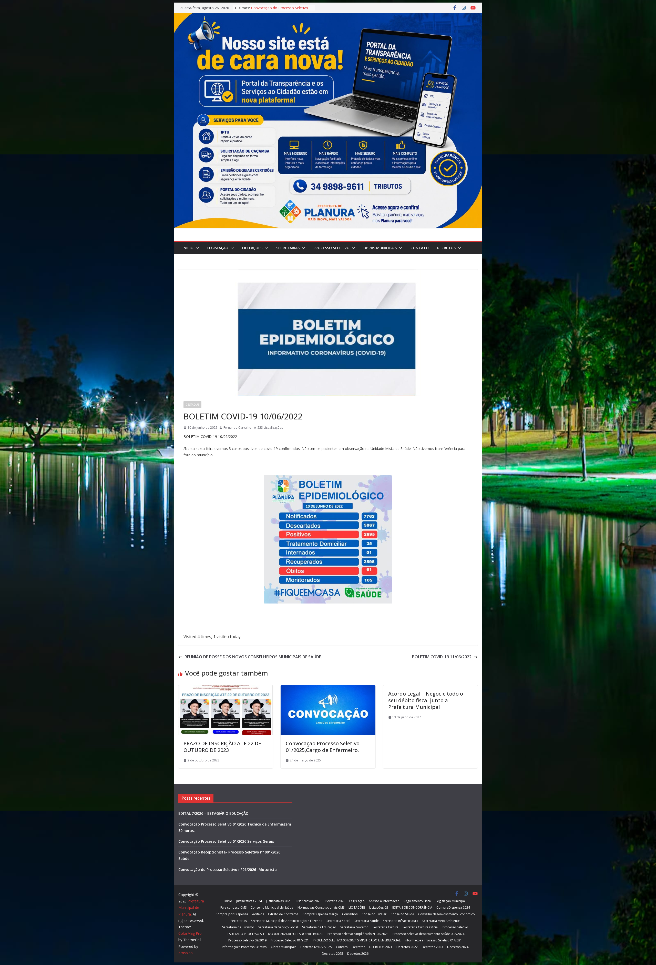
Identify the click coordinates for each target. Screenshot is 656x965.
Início (187, 247)
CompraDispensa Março (320, 914)
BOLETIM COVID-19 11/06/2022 (441, 657)
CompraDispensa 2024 (453, 907)
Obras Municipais (380, 247)
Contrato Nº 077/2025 (316, 947)
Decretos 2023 (432, 947)
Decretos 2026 (357, 953)
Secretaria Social (338, 921)
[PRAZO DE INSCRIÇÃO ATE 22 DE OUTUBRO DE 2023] (225, 689)
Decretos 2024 (457, 947)
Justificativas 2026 (308, 901)
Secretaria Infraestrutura (400, 921)
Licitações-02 (378, 907)
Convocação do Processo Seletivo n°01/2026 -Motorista (227, 869)
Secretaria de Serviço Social (278, 927)
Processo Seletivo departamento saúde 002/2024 (428, 934)
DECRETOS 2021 (380, 947)
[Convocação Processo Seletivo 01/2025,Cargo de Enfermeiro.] (328, 689)
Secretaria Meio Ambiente (441, 921)
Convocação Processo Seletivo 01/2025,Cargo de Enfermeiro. (323, 746)
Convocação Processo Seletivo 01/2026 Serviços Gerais (226, 841)
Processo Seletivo (331, 247)
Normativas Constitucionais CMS (321, 907)
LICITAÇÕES (252, 247)
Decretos (446, 247)
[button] (196, 248)
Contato (420, 247)
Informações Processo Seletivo (244, 947)
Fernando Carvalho (237, 427)
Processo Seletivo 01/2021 (290, 940)
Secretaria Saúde (366, 921)
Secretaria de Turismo (238, 927)
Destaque (192, 404)
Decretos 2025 (332, 953)
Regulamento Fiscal (418, 901)
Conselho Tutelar (374, 914)
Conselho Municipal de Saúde (272, 907)
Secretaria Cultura (385, 927)
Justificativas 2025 (279, 901)
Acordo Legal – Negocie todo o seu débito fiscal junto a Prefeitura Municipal (425, 700)
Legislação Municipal (451, 901)
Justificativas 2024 (249, 901)
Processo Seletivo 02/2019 (247, 940)
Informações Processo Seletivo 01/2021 (433, 940)
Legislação (217, 247)
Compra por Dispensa (232, 914)
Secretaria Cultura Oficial (420, 927)
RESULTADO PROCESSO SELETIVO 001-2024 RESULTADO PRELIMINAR (274, 934)
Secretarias (288, 247)
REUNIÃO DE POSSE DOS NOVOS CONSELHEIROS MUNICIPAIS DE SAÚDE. (253, 657)
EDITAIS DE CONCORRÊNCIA (412, 907)
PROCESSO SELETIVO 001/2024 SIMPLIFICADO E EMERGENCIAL (357, 940)
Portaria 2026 (335, 901)
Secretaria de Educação (319, 927)
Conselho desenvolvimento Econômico (446, 914)
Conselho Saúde (402, 914)
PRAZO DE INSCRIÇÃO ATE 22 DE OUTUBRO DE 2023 (222, 746)
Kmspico (185, 952)
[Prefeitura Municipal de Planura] (328, 16)
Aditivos (258, 914)
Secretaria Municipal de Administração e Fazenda (286, 921)
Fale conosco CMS (233, 907)
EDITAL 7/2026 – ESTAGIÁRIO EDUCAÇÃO (213, 813)
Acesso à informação (384, 901)
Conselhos (349, 914)
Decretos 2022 (407, 947)
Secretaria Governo (354, 927)
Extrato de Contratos (283, 914)
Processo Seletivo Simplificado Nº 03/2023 (357, 934)
